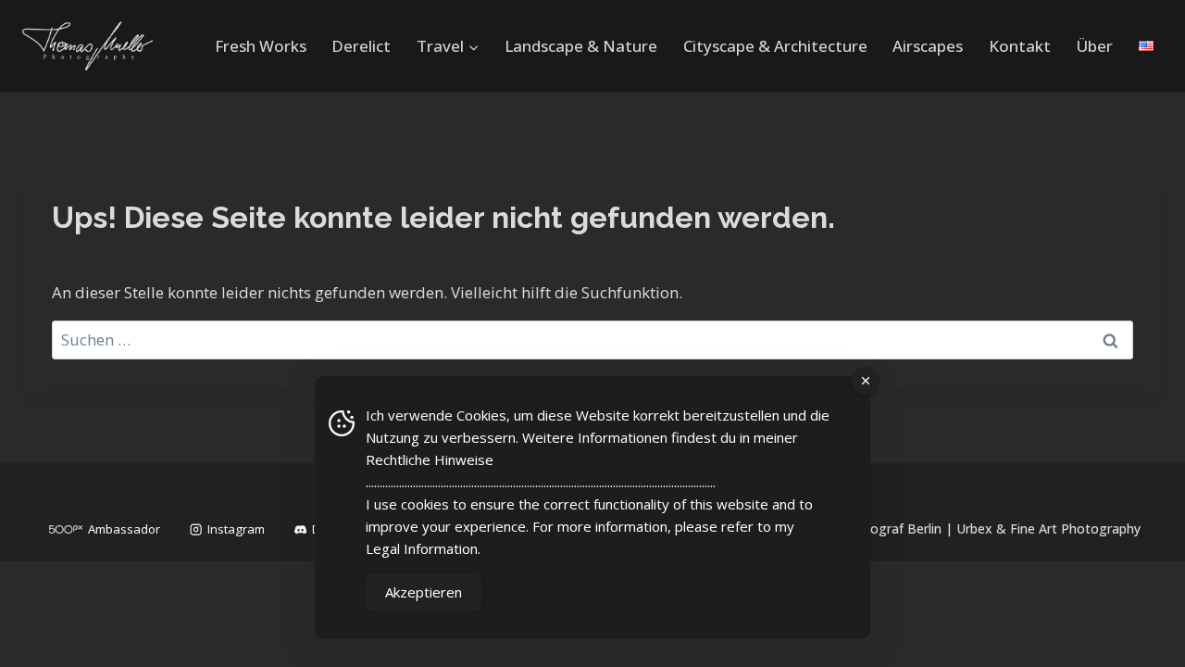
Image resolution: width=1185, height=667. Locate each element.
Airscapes (927, 46)
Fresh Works (260, 46)
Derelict (361, 46)
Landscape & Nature (581, 46)
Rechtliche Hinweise (429, 459)
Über (1094, 46)
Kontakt (1020, 46)
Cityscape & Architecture (775, 46)
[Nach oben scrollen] (1144, 635)
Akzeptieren (423, 592)
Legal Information (422, 548)
